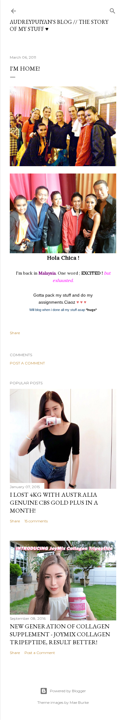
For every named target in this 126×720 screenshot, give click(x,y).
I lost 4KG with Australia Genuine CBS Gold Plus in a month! (54, 502)
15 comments (36, 521)
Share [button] (15, 333)
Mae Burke (79, 702)
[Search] (112, 10)
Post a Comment (27, 363)
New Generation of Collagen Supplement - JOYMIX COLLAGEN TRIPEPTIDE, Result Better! (60, 634)
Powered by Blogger (68, 691)
